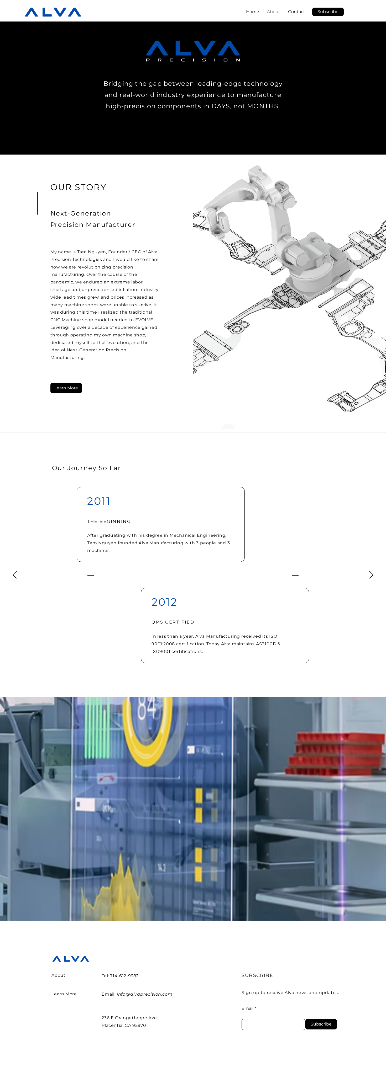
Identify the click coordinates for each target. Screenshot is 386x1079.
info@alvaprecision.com (145, 994)
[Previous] (14, 575)
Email (247, 1008)
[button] (328, 12)
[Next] (371, 575)
